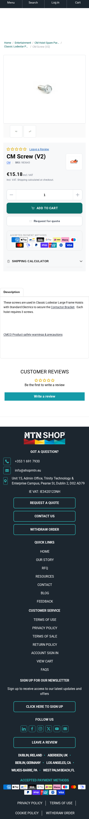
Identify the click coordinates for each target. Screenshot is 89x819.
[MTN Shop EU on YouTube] (57, 728)
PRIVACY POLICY (44, 628)
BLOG (45, 593)
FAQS (45, 670)
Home (7, 42)
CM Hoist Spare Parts (47, 42)
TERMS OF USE (45, 620)
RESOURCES (45, 576)
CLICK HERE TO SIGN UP (44, 707)
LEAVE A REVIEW (44, 742)
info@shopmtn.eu (28, 470)
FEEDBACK (45, 601)
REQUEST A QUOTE (44, 503)
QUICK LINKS (44, 542)
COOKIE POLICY (27, 813)
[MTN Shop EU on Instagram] (40, 728)
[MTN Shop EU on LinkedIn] (23, 728)
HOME (44, 551)
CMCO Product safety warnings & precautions (33, 334)
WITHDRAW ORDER (44, 529)
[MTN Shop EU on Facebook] (32, 728)
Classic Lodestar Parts (16, 46)
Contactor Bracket (63, 307)
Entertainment (23, 42)
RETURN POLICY (45, 645)
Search (33, 2)
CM (8, 162)
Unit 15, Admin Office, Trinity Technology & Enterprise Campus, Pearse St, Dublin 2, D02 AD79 (48, 480)
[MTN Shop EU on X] (48, 728)
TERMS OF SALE (44, 636)
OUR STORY (45, 560)
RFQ (45, 568)
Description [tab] (12, 292)
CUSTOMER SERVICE (44, 611)
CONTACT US (45, 516)
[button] (16, 149)
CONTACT (44, 585)
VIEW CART (45, 661)
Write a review (44, 396)
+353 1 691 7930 (27, 461)
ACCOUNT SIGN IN (44, 653)
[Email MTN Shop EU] (65, 728)
